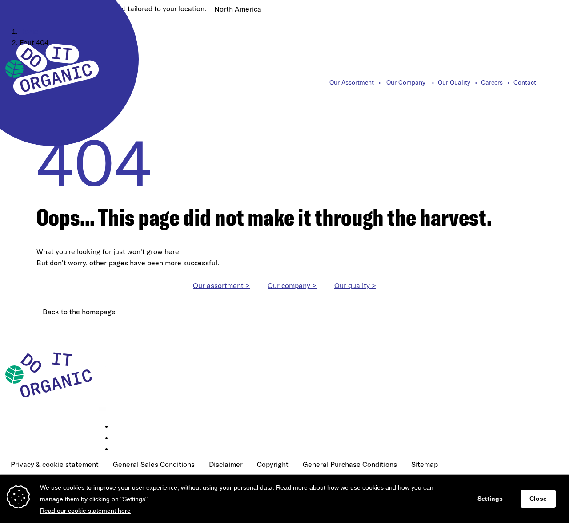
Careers (492, 82)
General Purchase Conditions (350, 464)
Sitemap (424, 464)
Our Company (405, 82)
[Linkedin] (119, 426)
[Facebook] (119, 438)
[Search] (559, 82)
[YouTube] (119, 449)
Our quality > (355, 285)
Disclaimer (226, 464)
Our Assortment (351, 82)
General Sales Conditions (154, 464)
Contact (524, 82)
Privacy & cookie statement (55, 464)
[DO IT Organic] (52, 374)
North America (237, 8)
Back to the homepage (79, 311)
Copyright (273, 464)
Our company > (292, 285)
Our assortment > (221, 285)
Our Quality (454, 82)
